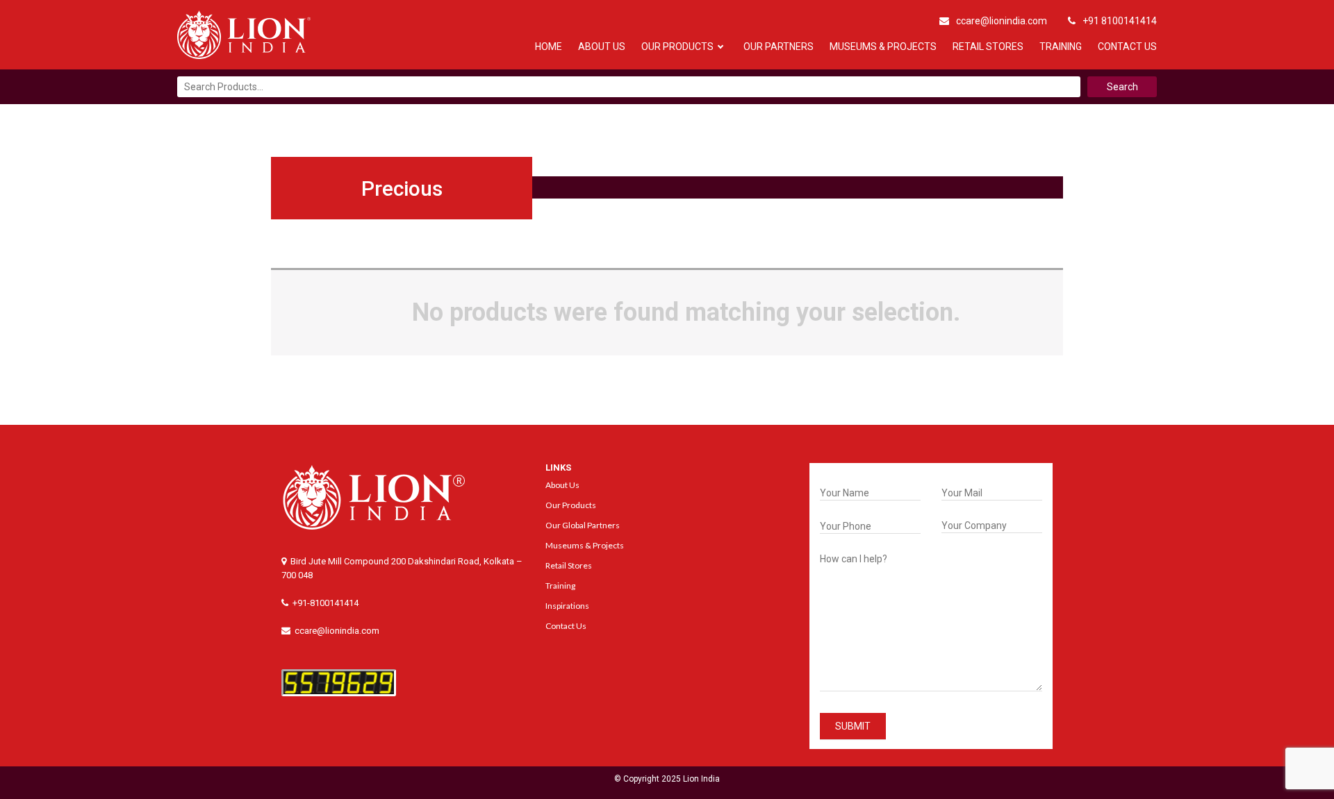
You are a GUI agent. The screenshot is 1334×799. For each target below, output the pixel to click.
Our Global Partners (582, 525)
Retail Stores (988, 46)
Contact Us (1127, 46)
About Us (601, 46)
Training (1060, 46)
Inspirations (567, 605)
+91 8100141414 (1119, 20)
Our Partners (778, 46)
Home (548, 46)
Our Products (677, 46)
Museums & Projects (883, 46)
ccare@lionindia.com (1001, 20)
